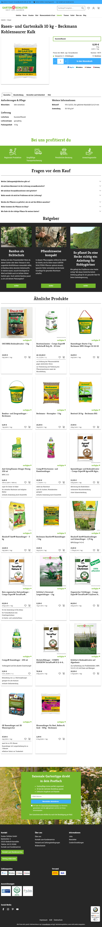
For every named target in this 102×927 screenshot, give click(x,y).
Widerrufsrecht (40, 846)
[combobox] (68, 8)
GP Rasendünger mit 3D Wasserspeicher (12, 726)
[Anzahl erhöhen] (66, 61)
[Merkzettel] (88, 8)
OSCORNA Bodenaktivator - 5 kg (15, 344)
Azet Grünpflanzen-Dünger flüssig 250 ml (16, 470)
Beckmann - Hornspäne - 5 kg (48, 413)
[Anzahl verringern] (55, 61)
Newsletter (72, 839)
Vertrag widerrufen (9, 859)
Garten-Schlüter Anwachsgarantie (45, 2)
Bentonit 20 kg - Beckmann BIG (84, 413)
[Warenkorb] (98, 8)
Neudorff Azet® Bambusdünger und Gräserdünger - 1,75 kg (84, 538)
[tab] (7, 95)
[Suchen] (82, 8)
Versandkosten (46, 924)
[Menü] (99, 907)
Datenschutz (58, 920)
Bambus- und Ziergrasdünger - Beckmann (15, 414)
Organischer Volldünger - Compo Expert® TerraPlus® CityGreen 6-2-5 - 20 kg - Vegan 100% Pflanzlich (85, 593)
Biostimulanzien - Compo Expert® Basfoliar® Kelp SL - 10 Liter (50, 345)
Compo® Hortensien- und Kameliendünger (47, 470)
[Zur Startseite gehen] (15, 8)
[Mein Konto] (93, 8)
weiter (16, 286)
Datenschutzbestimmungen (50, 806)
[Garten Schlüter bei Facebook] (3, 909)
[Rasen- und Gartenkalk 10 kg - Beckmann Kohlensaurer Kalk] (25, 60)
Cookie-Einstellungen (76, 843)
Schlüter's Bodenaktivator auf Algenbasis (83, 661)
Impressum (44, 920)
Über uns (38, 836)
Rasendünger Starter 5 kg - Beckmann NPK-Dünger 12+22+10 (85, 345)
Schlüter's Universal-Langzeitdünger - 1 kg (45, 593)
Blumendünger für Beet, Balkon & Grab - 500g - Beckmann (50, 726)
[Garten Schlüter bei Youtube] (17, 909)
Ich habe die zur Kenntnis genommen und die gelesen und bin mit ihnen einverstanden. (50, 808)
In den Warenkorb (84, 61)
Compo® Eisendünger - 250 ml (15, 660)
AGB (47, 808)
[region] (25, 60)
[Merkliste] (25, 357)
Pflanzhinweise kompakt (51, 253)
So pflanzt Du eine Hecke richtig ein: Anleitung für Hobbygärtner (86, 258)
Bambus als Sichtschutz (16, 253)
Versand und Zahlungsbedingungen (47, 843)
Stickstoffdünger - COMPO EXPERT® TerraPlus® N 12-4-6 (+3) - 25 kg (49, 661)
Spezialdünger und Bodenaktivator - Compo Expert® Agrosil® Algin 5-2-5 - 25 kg (85, 470)
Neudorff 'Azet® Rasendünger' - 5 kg (16, 538)
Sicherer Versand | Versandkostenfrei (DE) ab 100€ (17, 2)
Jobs (71, 836)
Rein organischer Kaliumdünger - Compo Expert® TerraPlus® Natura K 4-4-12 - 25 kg (16, 593)
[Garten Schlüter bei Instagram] (8, 909)
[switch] (95, 919)
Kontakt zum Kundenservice (66, 2)
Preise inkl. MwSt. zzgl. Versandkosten (65, 53)
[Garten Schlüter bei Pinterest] (12, 909)
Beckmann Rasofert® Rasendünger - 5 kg (50, 538)
